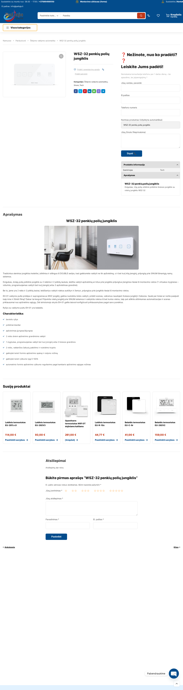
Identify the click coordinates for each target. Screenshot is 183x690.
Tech (82, 85)
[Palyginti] (103, 69)
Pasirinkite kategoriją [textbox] (48, 15)
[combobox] (49, 15)
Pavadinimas (52, 519)
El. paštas (98, 519)
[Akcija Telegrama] (103, 91)
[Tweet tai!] (80, 91)
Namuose (7, 40)
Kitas (176, 547)
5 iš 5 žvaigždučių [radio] (116, 490)
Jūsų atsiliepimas (54, 498)
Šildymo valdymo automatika (42, 40)
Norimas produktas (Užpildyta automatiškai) (141, 120)
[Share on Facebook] (76, 91)
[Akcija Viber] (99, 91)
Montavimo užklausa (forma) (93, 1)
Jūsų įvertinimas (54, 490)
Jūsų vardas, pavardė (131, 83)
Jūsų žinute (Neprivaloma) (133, 132)
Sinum (76, 85)
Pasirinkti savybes (15, 440)
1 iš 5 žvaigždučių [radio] (65, 490)
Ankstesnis (10, 547)
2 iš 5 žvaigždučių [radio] (74, 490)
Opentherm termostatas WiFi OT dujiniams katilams (75, 423)
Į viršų (177, 684)
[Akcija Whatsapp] (94, 91)
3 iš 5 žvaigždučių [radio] (85, 490)
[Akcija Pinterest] (85, 91)
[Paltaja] (13, 15)
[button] (61, 56)
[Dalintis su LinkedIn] (89, 91)
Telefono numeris (129, 107)
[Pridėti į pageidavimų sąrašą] (75, 69)
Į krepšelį (70, 440)
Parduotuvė (21, 40)
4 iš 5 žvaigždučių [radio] (99, 490)
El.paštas (125, 95)
